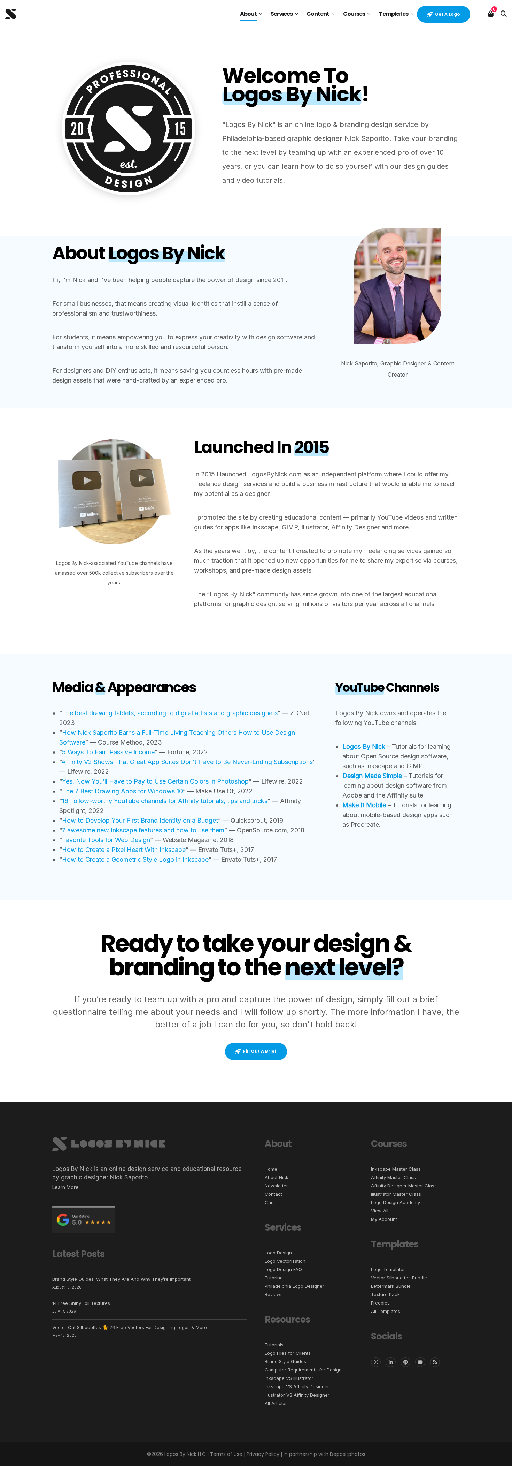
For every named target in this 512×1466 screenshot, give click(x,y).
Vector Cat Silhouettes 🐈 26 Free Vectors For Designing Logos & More (129, 1327)
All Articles (276, 1403)
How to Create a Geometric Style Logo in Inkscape (135, 859)
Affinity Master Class (393, 1177)
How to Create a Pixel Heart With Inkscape (124, 849)
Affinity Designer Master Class (404, 1185)
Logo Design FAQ (283, 1269)
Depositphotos (347, 1454)
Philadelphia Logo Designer (294, 1286)
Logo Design (278, 1252)
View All (379, 1211)
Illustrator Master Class (396, 1194)
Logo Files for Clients (288, 1353)
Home (271, 1169)
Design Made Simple (372, 775)
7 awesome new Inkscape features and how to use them (143, 830)
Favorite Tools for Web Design (106, 840)
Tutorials (274, 1344)
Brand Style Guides (285, 1361)
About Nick (276, 1177)
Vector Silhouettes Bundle (399, 1277)
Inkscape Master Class (396, 1169)
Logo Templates (388, 1269)
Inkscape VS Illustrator (289, 1378)
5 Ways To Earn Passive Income (108, 752)
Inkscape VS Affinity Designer (297, 1386)
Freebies (380, 1303)
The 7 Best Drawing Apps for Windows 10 (122, 791)
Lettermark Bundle (391, 1286)
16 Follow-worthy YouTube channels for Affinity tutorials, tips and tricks (164, 800)
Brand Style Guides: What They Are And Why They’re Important (121, 1279)
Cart (269, 1202)
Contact (273, 1194)
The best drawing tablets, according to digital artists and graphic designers (170, 713)
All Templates (385, 1311)
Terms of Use (226, 1454)
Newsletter (276, 1185)
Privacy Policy (263, 1454)
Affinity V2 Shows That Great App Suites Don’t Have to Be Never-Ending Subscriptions (187, 761)
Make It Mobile (364, 805)
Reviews (274, 1294)
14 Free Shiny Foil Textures (81, 1303)
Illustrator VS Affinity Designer (297, 1395)
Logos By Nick (363, 746)
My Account (384, 1219)
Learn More (65, 1187)
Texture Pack (385, 1294)
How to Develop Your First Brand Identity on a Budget (140, 820)
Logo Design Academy (395, 1202)
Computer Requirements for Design (303, 1370)
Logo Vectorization (285, 1261)
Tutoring (274, 1277)
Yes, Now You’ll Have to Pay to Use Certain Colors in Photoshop (155, 781)
